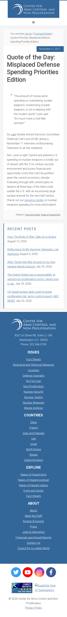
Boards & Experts (33, 521)
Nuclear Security (33, 391)
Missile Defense (33, 408)
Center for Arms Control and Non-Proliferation (33, 9)
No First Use (33, 381)
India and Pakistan (33, 433)
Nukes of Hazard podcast (33, 480)
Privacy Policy (33, 607)
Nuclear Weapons (33, 402)
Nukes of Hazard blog (50, 215)
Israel (33, 444)
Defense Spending (33, 375)
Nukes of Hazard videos (33, 485)
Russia (33, 454)
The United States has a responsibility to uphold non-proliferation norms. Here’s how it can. (33, 279)
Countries (33, 370)
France (33, 427)
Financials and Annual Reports (34, 537)
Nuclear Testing (33, 397)
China (33, 422)
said (13, 134)
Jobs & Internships (33, 532)
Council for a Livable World (33, 548)
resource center (34, 200)
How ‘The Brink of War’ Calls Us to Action (31, 236)
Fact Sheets (33, 359)
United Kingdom (33, 460)
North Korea (33, 449)
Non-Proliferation (33, 386)
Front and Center (32, 215)
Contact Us (33, 543)
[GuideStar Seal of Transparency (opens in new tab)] (45, 587)
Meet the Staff (33, 516)
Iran (33, 438)
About (33, 510)
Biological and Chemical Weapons (33, 364)
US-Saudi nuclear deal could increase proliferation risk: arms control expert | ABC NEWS (33, 296)
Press (33, 526)
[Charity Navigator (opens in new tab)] (22, 588)
